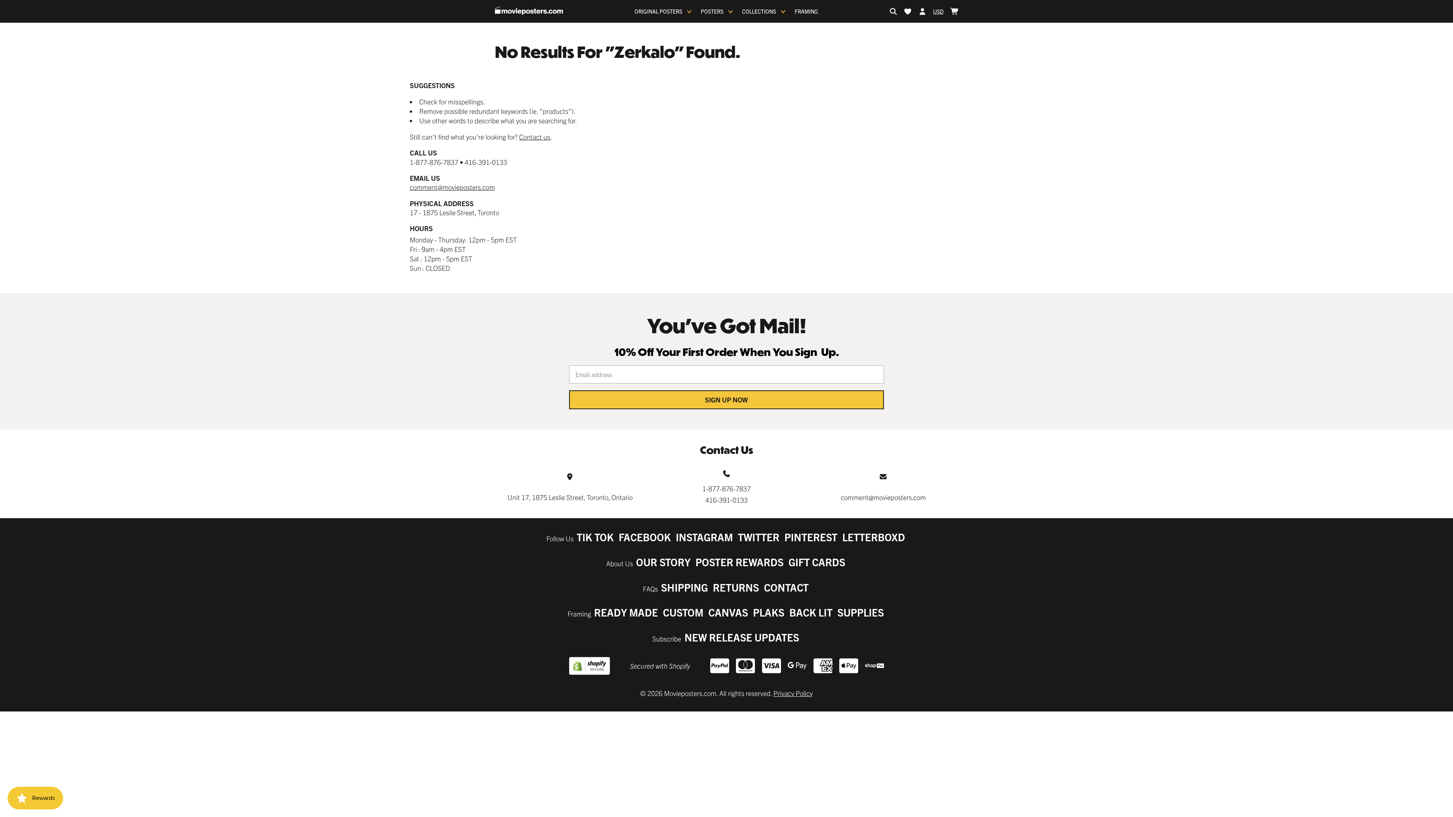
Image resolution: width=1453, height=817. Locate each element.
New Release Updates (741, 637)
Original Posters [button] (658, 11)
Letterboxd (873, 537)
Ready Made (626, 612)
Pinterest (810, 537)
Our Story (663, 562)
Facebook (645, 537)
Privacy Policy (793, 693)
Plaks (768, 612)
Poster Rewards (739, 562)
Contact (786, 587)
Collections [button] (759, 11)
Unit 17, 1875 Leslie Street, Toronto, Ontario (570, 497)
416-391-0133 (726, 499)
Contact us (534, 136)
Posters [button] (712, 11)
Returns (736, 587)
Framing (806, 11)
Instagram (704, 537)
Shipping (684, 587)
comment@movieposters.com (452, 187)
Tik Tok (595, 537)
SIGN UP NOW (726, 399)
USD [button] (938, 11)
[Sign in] (922, 11)
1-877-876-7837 (726, 488)
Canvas (728, 612)
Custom (683, 612)
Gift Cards (817, 562)
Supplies (860, 612)
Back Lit (810, 612)
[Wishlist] (908, 11)
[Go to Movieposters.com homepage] (529, 10)
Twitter (758, 537)
